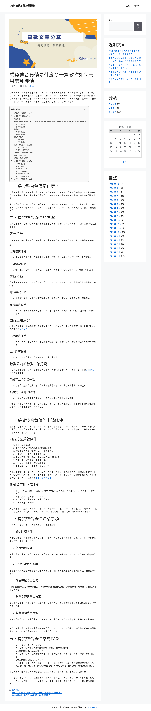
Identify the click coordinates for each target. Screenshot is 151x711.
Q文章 (136, 6)
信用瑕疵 (90, 370)
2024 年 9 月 (115, 188)
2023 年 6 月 (115, 248)
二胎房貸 (113, 104)
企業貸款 (113, 108)
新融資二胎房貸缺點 (22, 150)
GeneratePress (93, 707)
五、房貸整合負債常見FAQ (21, 179)
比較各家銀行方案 (21, 169)
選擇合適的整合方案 (22, 174)
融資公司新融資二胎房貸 (23, 145)
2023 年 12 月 (115, 224)
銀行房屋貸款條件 (20, 155)
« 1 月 (123, 162)
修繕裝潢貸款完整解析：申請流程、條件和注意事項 (31, 695)
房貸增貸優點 (20, 124)
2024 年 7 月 (114, 196)
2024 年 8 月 (114, 192)
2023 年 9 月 (115, 236)
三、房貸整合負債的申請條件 (22, 152)
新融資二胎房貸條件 (21, 158)
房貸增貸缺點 (20, 127)
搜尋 (111, 20)
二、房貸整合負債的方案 (20, 116)
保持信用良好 (20, 166)
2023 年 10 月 (115, 232)
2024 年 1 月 (114, 220)
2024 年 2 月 (114, 216)
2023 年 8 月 (114, 240)
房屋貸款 (15, 690)
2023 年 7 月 (114, 244)
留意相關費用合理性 (22, 176)
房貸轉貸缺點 (20, 134)
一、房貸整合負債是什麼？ (21, 113)
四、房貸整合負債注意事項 (21, 161)
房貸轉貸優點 (20, 132)
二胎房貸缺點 (20, 142)
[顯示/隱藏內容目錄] (83, 109)
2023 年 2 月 (114, 256)
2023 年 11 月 (115, 228)
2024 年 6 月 (115, 200)
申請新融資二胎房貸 (45, 478)
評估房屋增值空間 (21, 171)
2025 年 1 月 (114, 184)
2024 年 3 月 (115, 212)
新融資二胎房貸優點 (22, 147)
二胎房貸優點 (20, 140)
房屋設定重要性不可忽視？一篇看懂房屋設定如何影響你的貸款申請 (37, 693)
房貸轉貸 (17, 129)
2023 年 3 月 (115, 252)
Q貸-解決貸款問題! (22, 6)
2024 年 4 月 (115, 208)
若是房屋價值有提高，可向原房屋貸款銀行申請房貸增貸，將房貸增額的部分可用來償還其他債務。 (50, 122)
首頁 (128, 6)
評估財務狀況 (20, 164)
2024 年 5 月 (114, 204)
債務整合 (23, 329)
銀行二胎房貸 (18, 137)
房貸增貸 (17, 119)
